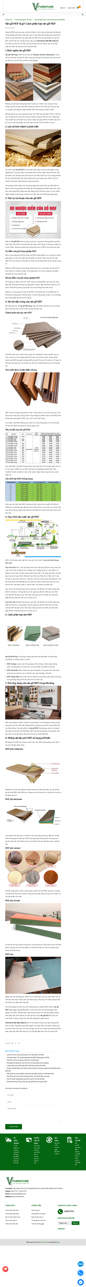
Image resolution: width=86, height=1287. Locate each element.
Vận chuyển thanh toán (12, 1217)
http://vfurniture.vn (17, 1197)
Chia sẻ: (7, 1043)
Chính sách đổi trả (11, 1220)
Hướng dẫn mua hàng (38, 1214)
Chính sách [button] (10, 1205)
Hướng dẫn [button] (36, 1205)
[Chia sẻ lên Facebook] (12, 1043)
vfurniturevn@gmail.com (18, 1194)
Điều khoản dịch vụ (37, 1217)
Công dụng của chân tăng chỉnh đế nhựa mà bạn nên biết (26, 1065)
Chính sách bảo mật (11, 1224)
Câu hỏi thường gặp (37, 1224)
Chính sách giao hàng (12, 1214)
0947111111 (14, 1191)
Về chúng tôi (35, 1210)
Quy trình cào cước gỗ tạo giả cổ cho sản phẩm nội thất (25, 1055)
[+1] (15, 1043)
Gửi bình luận (13, 1127)
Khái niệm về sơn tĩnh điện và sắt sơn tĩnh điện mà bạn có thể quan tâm (30, 1074)
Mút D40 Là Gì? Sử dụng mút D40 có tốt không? (23, 1060)
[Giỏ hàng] (77, 8)
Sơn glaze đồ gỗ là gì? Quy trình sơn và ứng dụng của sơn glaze (28, 1063)
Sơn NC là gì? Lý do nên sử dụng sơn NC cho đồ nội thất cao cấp (28, 1076)
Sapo (57, 1242)
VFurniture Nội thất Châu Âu (47, 41)
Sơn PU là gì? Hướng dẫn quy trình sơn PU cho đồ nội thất (25, 1079)
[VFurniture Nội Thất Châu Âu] (43, 7)
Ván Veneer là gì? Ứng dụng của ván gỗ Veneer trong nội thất (27, 1082)
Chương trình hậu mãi (38, 1220)
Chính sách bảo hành (12, 1210)
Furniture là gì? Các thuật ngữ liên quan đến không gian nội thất (28, 1057)
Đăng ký (75, 1223)
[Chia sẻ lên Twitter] (19, 1043)
